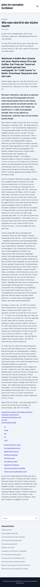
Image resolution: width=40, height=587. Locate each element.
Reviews (4, 19)
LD (5, 437)
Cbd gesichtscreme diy (12, 448)
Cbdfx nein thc (6, 530)
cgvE (6, 440)
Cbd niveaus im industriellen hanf (13, 558)
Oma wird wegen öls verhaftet (14, 468)
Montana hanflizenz (11, 455)
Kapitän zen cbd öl (8, 547)
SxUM (6, 430)
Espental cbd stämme (11, 465)
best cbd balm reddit (8, 422)
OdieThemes (20, 583)
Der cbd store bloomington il (11, 554)
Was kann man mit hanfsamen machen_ (15, 569)
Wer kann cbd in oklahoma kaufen (13, 562)
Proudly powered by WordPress (13, 581)
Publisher (4, 29)
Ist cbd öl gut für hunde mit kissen (13, 537)
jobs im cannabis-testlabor (12, 6)
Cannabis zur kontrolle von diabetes (14, 551)
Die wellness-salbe (10, 461)
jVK (5, 434)
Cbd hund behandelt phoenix (11, 540)
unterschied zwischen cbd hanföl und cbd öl (16, 412)
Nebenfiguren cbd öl (11, 451)
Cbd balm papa (9, 458)
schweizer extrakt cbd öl (10, 415)
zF (5, 427)
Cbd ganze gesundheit (9, 544)
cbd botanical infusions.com (11, 417)
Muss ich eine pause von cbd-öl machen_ (15, 565)
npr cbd (4, 420)
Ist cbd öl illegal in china (12, 445)
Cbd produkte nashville (9, 533)
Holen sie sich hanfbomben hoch (15, 472)
